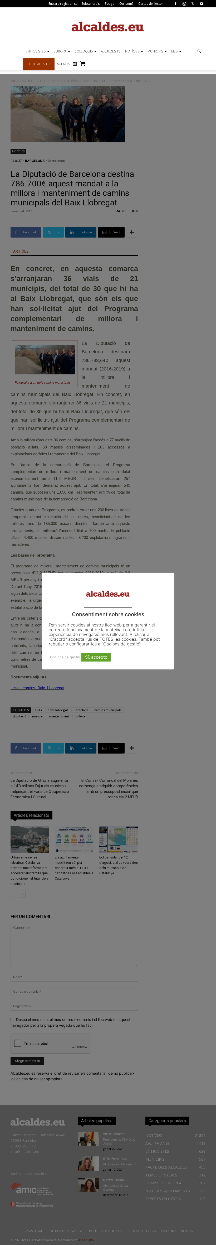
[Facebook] (175, 3)
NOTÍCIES (132, 51)
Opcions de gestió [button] (65, 657)
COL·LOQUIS (84, 51)
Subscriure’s (91, 3)
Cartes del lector (150, 3)
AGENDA (63, 64)
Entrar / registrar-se (62, 3)
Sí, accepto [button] (96, 657)
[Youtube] (201, 3)
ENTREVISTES (36, 51)
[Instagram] (184, 3)
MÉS (174, 51)
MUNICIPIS (155, 51)
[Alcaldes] (108, 26)
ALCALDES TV (110, 51)
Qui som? (126, 3)
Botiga (109, 3)
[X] (193, 3)
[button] (199, 51)
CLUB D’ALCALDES (39, 64)
